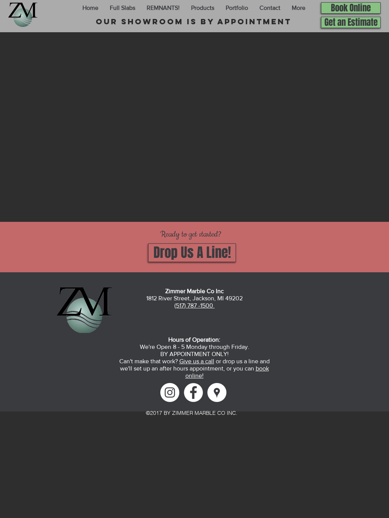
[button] (122, 8)
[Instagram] (169, 392)
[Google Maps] (216, 392)
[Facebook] (193, 392)
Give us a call (196, 361)
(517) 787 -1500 (194, 305)
